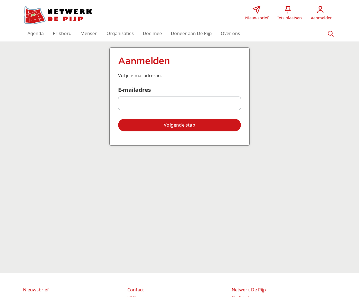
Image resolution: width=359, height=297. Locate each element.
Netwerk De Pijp (249, 290)
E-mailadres (134, 89)
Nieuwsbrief (36, 290)
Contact (135, 290)
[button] (35, 33)
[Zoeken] (330, 33)
